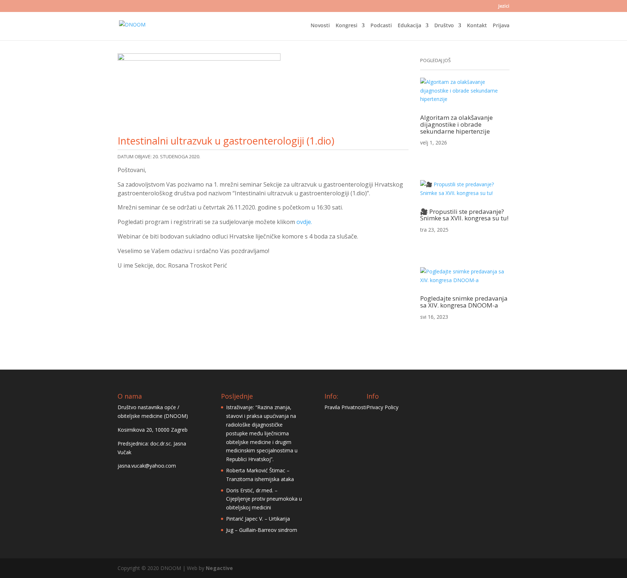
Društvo (444, 26)
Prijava (501, 26)
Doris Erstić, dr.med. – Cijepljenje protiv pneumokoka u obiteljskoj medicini (264, 499)
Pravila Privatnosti (345, 407)
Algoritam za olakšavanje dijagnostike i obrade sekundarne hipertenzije (456, 124)
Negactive (219, 568)
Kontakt (477, 26)
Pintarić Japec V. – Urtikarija (258, 518)
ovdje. (304, 222)
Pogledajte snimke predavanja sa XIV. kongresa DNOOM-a (464, 301)
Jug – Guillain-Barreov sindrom (261, 529)
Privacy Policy (382, 407)
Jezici (503, 6)
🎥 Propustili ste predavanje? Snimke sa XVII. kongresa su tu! (464, 215)
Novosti (320, 26)
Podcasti (381, 26)
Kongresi (346, 26)
